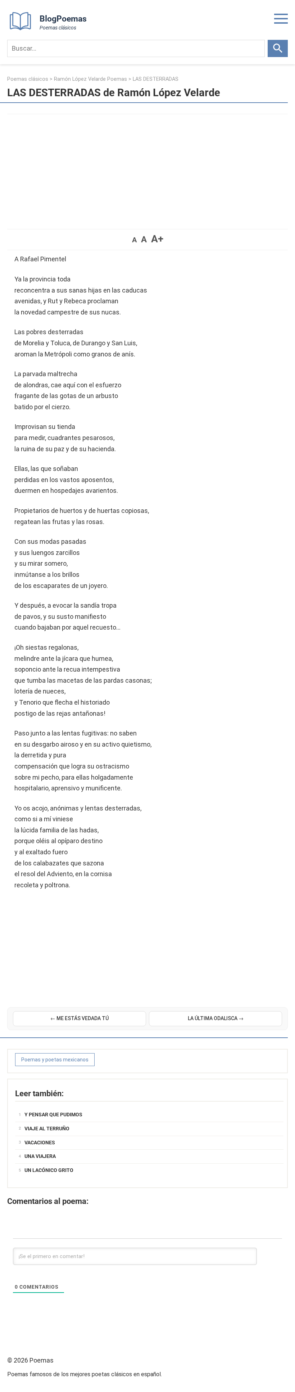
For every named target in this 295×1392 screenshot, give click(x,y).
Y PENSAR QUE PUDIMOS (53, 1114)
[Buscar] (278, 48)
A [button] (134, 239)
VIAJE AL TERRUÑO (46, 1128)
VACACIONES (39, 1142)
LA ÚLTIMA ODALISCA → (216, 1018)
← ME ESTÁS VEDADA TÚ (79, 1018)
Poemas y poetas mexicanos (54, 1059)
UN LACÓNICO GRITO (48, 1170)
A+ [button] (157, 239)
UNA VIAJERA (40, 1156)
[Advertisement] (147, 168)
